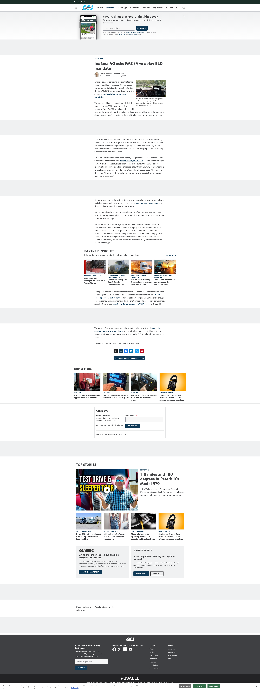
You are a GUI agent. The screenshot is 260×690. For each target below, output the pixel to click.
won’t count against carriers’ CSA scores (131, 303)
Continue (132, 426)
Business (98, 58)
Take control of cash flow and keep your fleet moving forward (164, 282)
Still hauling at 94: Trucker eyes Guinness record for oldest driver (115, 536)
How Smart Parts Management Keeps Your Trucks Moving (94, 280)
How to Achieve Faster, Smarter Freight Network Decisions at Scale (141, 282)
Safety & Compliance (84, 532)
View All (157, 574)
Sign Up (81, 668)
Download (141, 574)
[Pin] (142, 351)
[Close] (257, 686)
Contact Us (161, 682)
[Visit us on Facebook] (114, 649)
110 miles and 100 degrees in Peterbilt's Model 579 (159, 479)
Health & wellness (111, 532)
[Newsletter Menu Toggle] (183, 7)
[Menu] (76, 7)
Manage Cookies (149, 682)
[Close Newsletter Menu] (183, 16)
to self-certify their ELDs (131, 160)
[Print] (116, 351)
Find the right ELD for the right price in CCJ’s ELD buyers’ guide (116, 396)
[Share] (126, 351)
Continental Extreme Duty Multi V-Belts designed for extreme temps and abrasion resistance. (171, 397)
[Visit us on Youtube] (130, 649)
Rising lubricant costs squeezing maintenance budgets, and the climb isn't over (142, 536)
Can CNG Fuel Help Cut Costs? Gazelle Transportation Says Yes (117, 282)
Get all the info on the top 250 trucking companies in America (99, 556)
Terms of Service (133, 34)
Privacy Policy (122, 34)
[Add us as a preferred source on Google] (121, 351)
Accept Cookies (214, 686)
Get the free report (90, 572)
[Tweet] (137, 351)
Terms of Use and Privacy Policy (134, 32)
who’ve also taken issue (147, 203)
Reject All (200, 686)
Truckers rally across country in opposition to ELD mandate (87, 396)
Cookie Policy (75, 688)
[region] (130, 686)
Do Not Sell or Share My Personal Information (126, 682)
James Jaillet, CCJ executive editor (112, 73)
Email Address (131, 415)
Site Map (171, 682)
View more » (171, 255)
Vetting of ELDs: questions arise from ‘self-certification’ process (144, 397)
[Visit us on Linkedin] (125, 649)
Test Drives (144, 470)
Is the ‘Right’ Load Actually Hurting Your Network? (154, 558)
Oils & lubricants (138, 532)
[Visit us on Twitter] (120, 649)
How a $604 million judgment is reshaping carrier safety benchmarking (88, 536)
